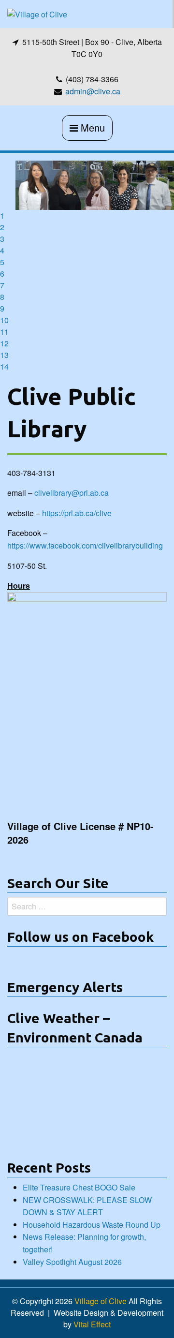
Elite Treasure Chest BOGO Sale (79, 1187)
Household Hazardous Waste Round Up (91, 1224)
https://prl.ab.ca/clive (76, 513)
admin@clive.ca (92, 91)
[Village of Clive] (37, 13)
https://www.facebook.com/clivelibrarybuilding (85, 545)
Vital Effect (92, 1324)
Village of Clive (100, 1301)
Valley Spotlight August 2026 (72, 1261)
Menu (91, 127)
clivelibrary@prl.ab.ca (71, 492)
